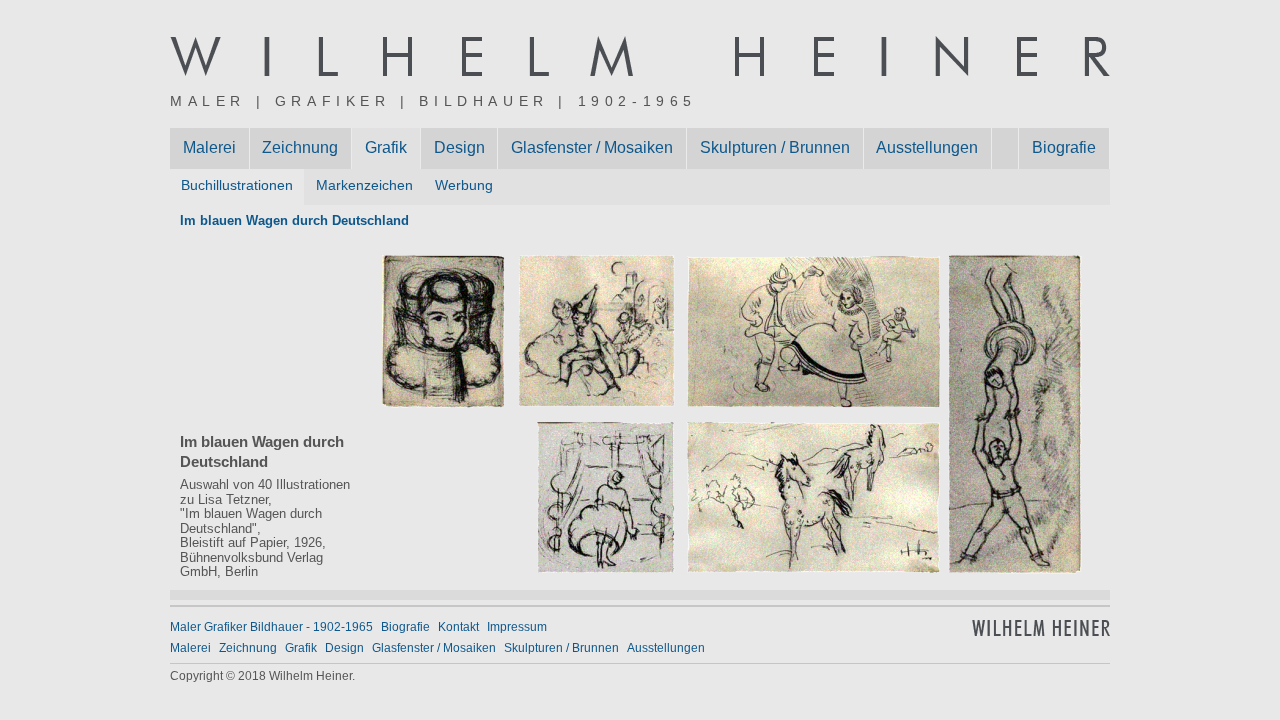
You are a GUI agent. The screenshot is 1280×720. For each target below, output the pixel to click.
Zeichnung (300, 147)
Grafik (386, 147)
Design (459, 147)
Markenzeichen (364, 185)
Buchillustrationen (237, 185)
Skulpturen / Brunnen (775, 147)
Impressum (517, 627)
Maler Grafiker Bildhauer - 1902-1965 (271, 627)
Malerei (209, 147)
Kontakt (458, 627)
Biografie (1064, 147)
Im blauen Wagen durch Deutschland (294, 220)
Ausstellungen (927, 147)
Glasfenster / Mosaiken (592, 147)
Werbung (464, 185)
